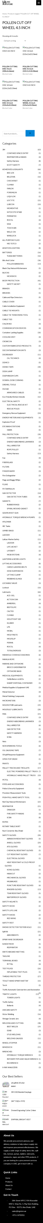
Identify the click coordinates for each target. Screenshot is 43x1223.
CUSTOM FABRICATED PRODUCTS (16, 346)
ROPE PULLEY (13, 450)
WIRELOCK (11, 236)
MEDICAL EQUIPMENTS (12, 676)
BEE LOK (10, 173)
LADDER (6, 535)
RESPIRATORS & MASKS (16, 157)
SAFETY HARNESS (14, 733)
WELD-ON (11, 232)
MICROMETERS (8, 701)
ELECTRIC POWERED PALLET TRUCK (22, 771)
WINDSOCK (7, 1047)
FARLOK (10, 189)
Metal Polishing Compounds (13, 696)
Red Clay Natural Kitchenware (14, 802)
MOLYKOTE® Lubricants (12, 705)
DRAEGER (11, 810)
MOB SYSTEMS (13, 555)
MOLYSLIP (11, 639)
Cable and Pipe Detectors (12, 297)
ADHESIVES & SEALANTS (12, 169)
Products (8, 1182)
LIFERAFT (11, 551)
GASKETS (6, 501)
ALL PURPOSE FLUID (11, 240)
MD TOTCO (11, 244)
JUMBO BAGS (8, 531)
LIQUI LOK (11, 196)
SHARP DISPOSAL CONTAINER (19, 683)
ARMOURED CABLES (15, 393)
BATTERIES (7, 252)
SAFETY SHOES (8, 915)
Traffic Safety (7, 1002)
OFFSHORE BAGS (14, 671)
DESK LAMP (7, 371)
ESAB (9, 1031)
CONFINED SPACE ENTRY (17, 153)
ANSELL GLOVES (14, 843)
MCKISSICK (11, 276)
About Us (9, 1185)
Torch (4, 985)
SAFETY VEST (8, 923)
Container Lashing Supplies (12, 333)
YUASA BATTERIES (14, 256)
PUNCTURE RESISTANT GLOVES (20, 885)
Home (4, 14)
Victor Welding (8, 1014)
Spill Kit (5, 932)
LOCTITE (10, 200)
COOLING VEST (8, 337)
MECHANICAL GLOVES (16, 878)
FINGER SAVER (8, 471)
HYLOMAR (6, 522)
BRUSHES (6, 293)
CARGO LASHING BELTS (17, 567)
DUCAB (5, 389)
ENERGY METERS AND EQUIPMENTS (17, 418)
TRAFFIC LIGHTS (9, 994)
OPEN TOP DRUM (9, 759)
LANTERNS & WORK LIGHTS (14, 559)
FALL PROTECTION (10, 434)
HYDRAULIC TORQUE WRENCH (20, 1055)
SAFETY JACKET (13, 284)
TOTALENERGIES (14, 651)
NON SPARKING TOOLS (12, 746)
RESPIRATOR (7, 806)
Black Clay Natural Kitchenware (14, 268)
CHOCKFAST (12, 181)
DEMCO (5, 362)
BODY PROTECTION (10, 281)
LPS (8, 627)
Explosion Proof (8, 422)
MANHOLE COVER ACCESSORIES (16, 655)
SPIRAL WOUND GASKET (17, 509)
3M (3, 150)
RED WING (11, 918)
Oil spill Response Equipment (13, 755)
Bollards (10, 1005)
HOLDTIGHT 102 (14, 619)
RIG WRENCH (12, 1063)
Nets (4, 741)
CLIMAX (10, 185)
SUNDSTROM (8, 944)
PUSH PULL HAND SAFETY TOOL (16, 797)
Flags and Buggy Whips (11, 480)
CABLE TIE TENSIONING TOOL (15, 315)
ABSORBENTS (13, 935)
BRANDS (6, 288)
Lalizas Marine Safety (10, 539)
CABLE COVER (8, 302)
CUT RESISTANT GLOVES (17, 854)
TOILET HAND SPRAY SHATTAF (15, 981)
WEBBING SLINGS (14, 579)
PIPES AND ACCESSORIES (13, 784)
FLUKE (5, 484)
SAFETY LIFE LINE (9, 910)
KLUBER (10, 623)
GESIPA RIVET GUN (10, 513)
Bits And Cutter (8, 260)
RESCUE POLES (13, 409)
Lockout (5, 588)
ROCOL (10, 220)
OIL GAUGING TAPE (10, 750)
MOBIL (10, 631)
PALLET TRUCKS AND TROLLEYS (15, 768)
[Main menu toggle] (38, 2)
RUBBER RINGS (13, 505)
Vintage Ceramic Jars (10, 1019)
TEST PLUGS (7, 968)
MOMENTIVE (12, 208)
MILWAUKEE (12, 881)
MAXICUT (11, 874)
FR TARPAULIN (8, 489)
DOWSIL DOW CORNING (12, 380)
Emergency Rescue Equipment (14, 413)
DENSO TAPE (7, 367)
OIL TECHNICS (13, 358)
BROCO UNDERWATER (16, 667)
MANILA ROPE (8, 659)
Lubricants (6, 592)
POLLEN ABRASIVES (15, 264)
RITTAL (10, 964)
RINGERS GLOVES (14, 889)
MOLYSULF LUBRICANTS (12, 709)
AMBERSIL (11, 603)
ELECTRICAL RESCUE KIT (17, 405)
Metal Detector (8, 692)
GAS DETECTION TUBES (17, 497)
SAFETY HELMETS (10, 902)
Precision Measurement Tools (14, 793)
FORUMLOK (12, 192)
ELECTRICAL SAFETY (11, 401)
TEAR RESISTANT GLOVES (17, 893)
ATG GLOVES (12, 847)
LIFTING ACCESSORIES (12, 564)
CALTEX (10, 611)
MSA (4, 714)
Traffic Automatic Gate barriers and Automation (21, 990)
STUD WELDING (14, 1034)
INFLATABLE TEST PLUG (17, 972)
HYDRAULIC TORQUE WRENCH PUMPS (18, 517)
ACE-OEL (11, 595)
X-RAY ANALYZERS (9, 1067)
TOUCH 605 (11, 228)
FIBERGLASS (7, 462)
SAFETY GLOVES (9, 835)
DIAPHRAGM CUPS (10, 376)
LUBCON (10, 204)
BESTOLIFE (11, 607)
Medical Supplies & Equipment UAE (15, 687)
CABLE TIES (7, 319)
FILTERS (5, 467)
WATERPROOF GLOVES (16, 897)
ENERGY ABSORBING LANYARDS (20, 442)
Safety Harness (13, 161)
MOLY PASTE (12, 635)
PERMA (10, 643)
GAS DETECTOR (9, 493)
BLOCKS (5, 273)
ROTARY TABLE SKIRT (11, 826)
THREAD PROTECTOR (11, 976)
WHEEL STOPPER (9, 1043)
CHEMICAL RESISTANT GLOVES (20, 850)
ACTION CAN (12, 599)
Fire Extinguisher (9, 476)
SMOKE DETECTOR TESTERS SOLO (17, 927)
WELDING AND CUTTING (13, 1023)
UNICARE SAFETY (9, 1010)
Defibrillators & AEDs (15, 679)
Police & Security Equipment (13, 789)
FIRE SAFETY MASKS (15, 814)
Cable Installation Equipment (13, 306)
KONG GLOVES (13, 870)
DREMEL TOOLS (9, 385)
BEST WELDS (12, 1027)
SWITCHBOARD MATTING (13, 952)
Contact (8, 1189)
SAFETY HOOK (8, 906)
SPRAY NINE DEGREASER (12, 940)
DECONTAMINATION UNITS (14, 350)
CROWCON (7, 341)
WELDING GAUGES (15, 1038)
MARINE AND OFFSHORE (12, 664)
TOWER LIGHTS (13, 998)
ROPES (5, 822)
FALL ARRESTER (13, 446)
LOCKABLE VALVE (9, 583)
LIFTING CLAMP (14, 575)
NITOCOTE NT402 (14, 212)
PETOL (5, 780)
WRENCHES (7, 1052)
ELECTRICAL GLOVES (16, 858)
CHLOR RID (7, 324)
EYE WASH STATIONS (11, 426)
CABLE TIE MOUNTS (10, 311)
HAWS (9, 430)
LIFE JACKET (12, 547)
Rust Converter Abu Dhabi (12, 831)
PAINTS (5, 763)
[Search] (30, 133)
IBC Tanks (6, 526)
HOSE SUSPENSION (15, 571)
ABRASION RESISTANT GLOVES (20, 839)
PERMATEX (11, 216)
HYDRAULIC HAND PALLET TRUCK (21, 775)
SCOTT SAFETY (13, 165)
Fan (3, 458)
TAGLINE (6, 956)
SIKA (9, 224)
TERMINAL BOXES (10, 961)
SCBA (9, 737)
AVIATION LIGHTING (11, 248)
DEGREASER (7, 355)
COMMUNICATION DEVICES (14, 328)
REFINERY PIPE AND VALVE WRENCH (22, 1059)
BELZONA (11, 177)
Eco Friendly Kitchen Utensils (13, 397)
